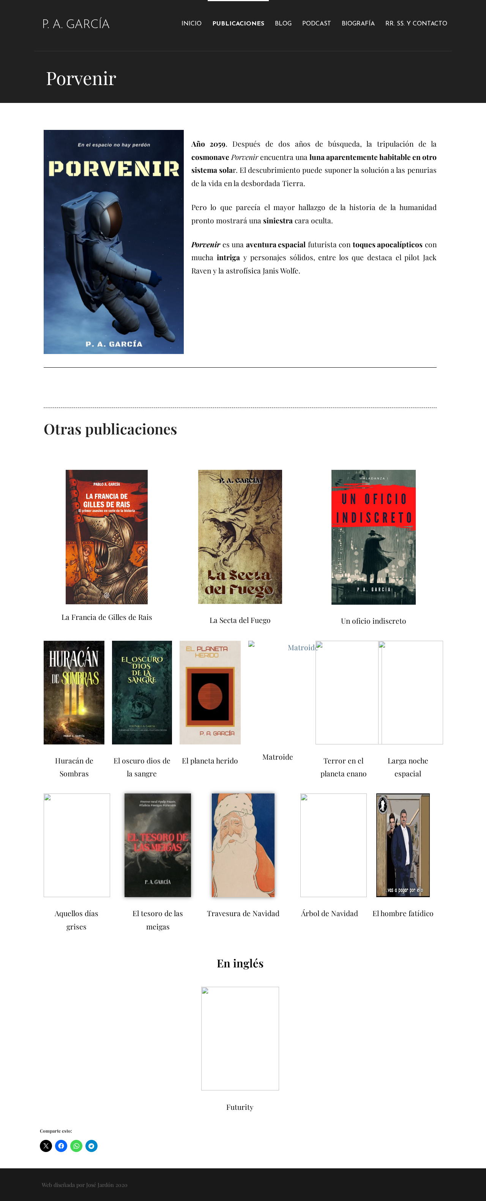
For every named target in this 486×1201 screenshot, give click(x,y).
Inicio (191, 24)
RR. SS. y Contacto (416, 24)
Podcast (316, 24)
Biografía (358, 24)
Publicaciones (238, 24)
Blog (283, 24)
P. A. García (76, 25)
